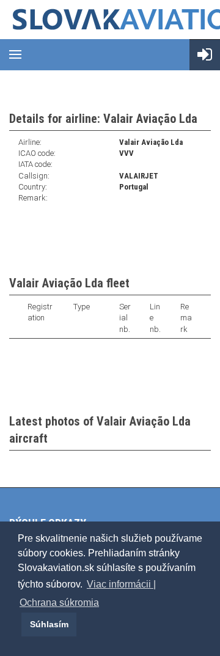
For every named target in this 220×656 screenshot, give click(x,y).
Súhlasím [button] (49, 624)
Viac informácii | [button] (121, 584)
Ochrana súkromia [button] (59, 602)
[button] (19, 624)
